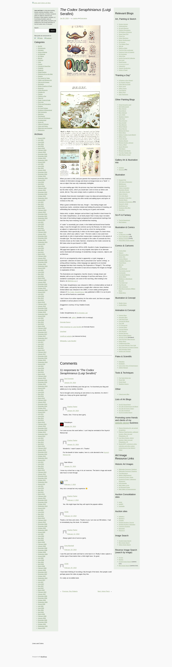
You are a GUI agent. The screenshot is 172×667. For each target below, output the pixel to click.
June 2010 (41, 512)
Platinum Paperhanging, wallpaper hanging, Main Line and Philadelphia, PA (128, 434)
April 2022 (41, 228)
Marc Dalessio (123, 112)
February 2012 (42, 472)
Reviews (40, 106)
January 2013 (42, 450)
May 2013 (41, 442)
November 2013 (42, 430)
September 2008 (42, 554)
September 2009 (42, 530)
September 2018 (42, 314)
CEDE (66, 512)
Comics (40, 64)
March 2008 (41, 566)
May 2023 (41, 204)
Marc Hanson (122, 108)
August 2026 (41, 138)
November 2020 (42, 262)
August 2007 (41, 580)
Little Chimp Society (124, 192)
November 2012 (42, 454)
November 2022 (42, 216)
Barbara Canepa (123, 238)
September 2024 (42, 178)
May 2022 (41, 226)
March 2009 (41, 542)
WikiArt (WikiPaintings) (125, 475)
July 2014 (40, 414)
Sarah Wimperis (123, 147)
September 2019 (42, 290)
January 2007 (42, 594)
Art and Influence (123, 28)
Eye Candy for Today (44, 78)
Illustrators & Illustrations (126, 202)
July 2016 (40, 366)
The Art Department (124, 220)
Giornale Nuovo (65, 322)
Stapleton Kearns (124, 117)
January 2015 (42, 402)
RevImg (121, 559)
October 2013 (42, 432)
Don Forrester (69, 378)
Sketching (41, 114)
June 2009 (41, 536)
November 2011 (42, 478)
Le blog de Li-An (123, 234)
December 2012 (42, 452)
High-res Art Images (43, 82)
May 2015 (41, 394)
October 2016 (42, 360)
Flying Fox (122, 36)
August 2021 (41, 244)
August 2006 (41, 604)
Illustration (41, 84)
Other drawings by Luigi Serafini (71, 327)
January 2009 (42, 546)
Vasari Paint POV (123, 34)
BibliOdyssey (72, 281)
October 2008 (42, 552)
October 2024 (42, 176)
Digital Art (40, 70)
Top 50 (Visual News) (125, 404)
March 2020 (41, 278)
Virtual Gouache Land (125, 105)
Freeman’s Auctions (124, 526)
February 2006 (42, 616)
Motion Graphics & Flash (45, 86)
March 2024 (41, 186)
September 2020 (42, 266)
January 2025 (42, 170)
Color (39, 62)
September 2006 (42, 602)
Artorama (121, 169)
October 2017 (42, 336)
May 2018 (41, 322)
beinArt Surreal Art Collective (127, 58)
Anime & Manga (42, 52)
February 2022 (42, 232)
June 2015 (41, 392)
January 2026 (42, 152)
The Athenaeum (123, 473)
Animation (41, 50)
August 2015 (41, 388)
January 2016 (42, 378)
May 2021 (41, 250)
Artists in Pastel (123, 70)
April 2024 (41, 184)
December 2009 (42, 524)
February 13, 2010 (70, 516)
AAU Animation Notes (125, 349)
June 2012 (41, 464)
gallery (74, 317)
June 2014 (41, 416)
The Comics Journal (124, 271)
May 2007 (41, 586)
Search (36, 27)
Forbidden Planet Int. (125, 261)
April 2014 (41, 420)
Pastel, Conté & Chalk (44, 100)
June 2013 (41, 440)
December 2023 (42, 192)
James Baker (122, 276)
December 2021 (42, 236)
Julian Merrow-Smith (124, 84)
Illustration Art (122, 186)
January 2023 (42, 212)
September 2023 (42, 198)
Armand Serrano (123, 333)
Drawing (40, 76)
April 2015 (41, 396)
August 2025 (41, 162)
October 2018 (42, 312)
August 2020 (41, 268)
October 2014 (42, 408)
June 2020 (41, 272)
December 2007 (42, 572)
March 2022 (41, 230)
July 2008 (40, 558)
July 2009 (40, 534)
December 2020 (42, 260)
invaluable (122, 506)
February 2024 (42, 188)
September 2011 (42, 482)
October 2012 (42, 456)
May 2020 (41, 274)
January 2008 (42, 570)
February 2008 (42, 568)
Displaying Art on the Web (45, 74)
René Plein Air (123, 129)
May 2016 (41, 370)
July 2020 (40, 270)
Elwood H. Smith (123, 204)
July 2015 (40, 390)
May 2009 (41, 538)
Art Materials (41, 54)
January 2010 (42, 522)
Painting (40, 94)
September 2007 (42, 578)
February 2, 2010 (70, 484)
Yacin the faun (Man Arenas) (127, 339)
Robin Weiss (122, 132)
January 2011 (42, 498)
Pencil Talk (122, 380)
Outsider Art (41, 92)
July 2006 (40, 606)
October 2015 (42, 384)
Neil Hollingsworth (124, 106)
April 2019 (41, 300)
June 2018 (41, 320)
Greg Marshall (69, 546)
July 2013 (40, 438)
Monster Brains (123, 200)
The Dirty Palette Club (125, 153)
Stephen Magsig (123, 141)
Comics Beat (122, 251)
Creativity (40, 68)
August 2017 (41, 340)
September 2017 (42, 338)
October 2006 (42, 600)
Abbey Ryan (122, 92)
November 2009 (42, 526)
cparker (75, 18)
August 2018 (41, 316)
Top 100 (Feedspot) (124, 410)
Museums (41, 88)
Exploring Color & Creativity (126, 52)
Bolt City (121, 265)
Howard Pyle (122, 180)
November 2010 (42, 502)
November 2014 (42, 406)
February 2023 (42, 210)
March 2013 (41, 446)
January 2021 (42, 258)
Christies (121, 520)
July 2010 (40, 510)
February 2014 (42, 424)
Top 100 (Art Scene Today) (126, 408)
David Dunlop (122, 62)
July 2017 (40, 342)
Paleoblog (121, 361)
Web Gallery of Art (124, 485)
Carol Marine (122, 90)
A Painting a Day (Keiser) (126, 80)
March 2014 (41, 422)
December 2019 (42, 284)
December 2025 (42, 154)
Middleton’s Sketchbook (125, 279)
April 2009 (41, 540)
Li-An (66, 480)
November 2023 (42, 194)
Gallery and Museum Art (45, 80)
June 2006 (41, 608)
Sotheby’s (121, 516)
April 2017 (41, 348)
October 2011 (42, 480)
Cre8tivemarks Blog (124, 343)
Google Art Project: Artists (126, 477)
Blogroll (40, 58)
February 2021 (42, 256)
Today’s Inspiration (124, 188)
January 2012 (42, 474)
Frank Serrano (123, 138)
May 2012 (41, 466)
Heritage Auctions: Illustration (127, 524)
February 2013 (42, 448)
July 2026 (40, 140)
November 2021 (42, 238)
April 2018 (41, 324)
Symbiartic (122, 363)
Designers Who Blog (124, 208)
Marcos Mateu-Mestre (125, 335)
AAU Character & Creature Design (128, 347)
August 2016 (41, 364)
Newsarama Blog (123, 255)
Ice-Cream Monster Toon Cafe (127, 345)
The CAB (121, 323)
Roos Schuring (123, 120)
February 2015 (42, 400)
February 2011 (42, 496)
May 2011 (41, 490)
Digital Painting (42, 72)
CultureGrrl (122, 66)
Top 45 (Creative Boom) (125, 412)
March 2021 (41, 254)
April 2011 (41, 492)
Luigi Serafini (71, 341)
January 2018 (42, 330)
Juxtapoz (121, 167)
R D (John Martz (123, 196)
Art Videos (41, 56)
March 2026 (41, 148)
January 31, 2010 (73, 444)
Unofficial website (66, 336)
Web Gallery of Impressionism (127, 489)
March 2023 (41, 208)
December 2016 (42, 356)
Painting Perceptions (124, 30)
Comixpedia (122, 273)
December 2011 (42, 476)
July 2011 (40, 486)
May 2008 (41, 562)
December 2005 (42, 620)
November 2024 (42, 174)
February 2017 (42, 352)
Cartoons (40, 60)
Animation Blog (123, 317)
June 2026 (41, 142)
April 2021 (41, 252)
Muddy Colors (123, 303)
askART (121, 504)
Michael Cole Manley (125, 150)
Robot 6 (121, 253)
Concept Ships (123, 327)
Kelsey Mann (122, 341)
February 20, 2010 (70, 568)
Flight (120, 267)
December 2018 (42, 308)
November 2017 (42, 334)
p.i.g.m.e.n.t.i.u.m (124, 64)
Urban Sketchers (123, 38)
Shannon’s (122, 530)
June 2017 (41, 344)
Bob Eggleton (122, 222)
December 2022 (42, 214)
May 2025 (41, 168)
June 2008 (41, 560)
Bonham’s (121, 518)
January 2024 (42, 190)
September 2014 (42, 410)
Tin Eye (121, 557)
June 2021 (41, 248)
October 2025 (42, 158)
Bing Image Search (124, 542)
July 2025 (40, 164)
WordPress (44, 656)
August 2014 (41, 412)
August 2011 (41, 484)
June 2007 (41, 584)
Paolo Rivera (122, 263)
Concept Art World (124, 321)
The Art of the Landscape (126, 50)
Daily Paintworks (123, 94)
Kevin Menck (122, 111)
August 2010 (41, 508)
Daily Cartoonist (123, 287)
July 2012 (40, 462)
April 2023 (41, 206)
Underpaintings (123, 26)
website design (122, 423)
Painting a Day (42, 96)
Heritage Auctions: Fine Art (126, 522)
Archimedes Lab (82, 313)
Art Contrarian (123, 54)
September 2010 (42, 506)
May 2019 (41, 298)
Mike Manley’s (125, 154)
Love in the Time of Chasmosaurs (128, 365)
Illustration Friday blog (125, 198)
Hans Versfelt (122, 123)
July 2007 (40, 582)
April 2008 (41, 564)
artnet (120, 502)
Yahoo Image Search (125, 544)
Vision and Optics (43, 126)
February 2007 (42, 592)
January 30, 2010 (70, 383)
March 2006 (41, 614)
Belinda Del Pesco (124, 130)
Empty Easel (122, 382)
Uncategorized (42, 120)
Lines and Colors (38, 643)
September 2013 (42, 434)
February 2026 (42, 150)
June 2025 (41, 166)
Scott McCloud (123, 269)
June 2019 (41, 296)
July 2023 (40, 202)
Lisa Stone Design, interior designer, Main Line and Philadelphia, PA (126, 440)
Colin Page (122, 118)
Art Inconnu (122, 42)
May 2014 (41, 418)
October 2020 (42, 264)
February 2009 (42, 544)
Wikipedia (63, 341)
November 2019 (42, 286)
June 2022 (41, 224)
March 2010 (41, 518)
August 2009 (41, 532)
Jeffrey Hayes (123, 88)
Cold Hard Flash (123, 319)
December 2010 (42, 500)
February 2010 (42, 520)
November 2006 (42, 598)
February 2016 (42, 376)
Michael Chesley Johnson (126, 142)
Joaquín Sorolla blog (124, 68)
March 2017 (41, 350)
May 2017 (41, 346)
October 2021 (42, 240)
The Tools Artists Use (125, 378)
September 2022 (42, 218)
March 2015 (41, 398)
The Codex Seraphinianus (75, 292)
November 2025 (42, 156)
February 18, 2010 (70, 550)
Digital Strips (122, 293)
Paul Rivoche (122, 285)
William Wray (122, 136)
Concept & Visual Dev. (44, 66)
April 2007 (41, 588)
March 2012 (41, 470)
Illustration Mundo (124, 190)
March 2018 (41, 326)
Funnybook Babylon (124, 275)
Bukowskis (122, 528)
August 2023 (41, 200)
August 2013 (41, 436)
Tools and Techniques (44, 118)
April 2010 (41, 516)
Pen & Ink (40, 102)
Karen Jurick (122, 86)
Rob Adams (122, 148)
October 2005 (42, 624)
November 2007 (42, 574)
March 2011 (41, 494)
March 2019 (41, 302)
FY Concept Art (123, 325)
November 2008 (42, 550)
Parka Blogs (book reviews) (126, 240)
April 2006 (41, 612)
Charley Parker (72, 407)
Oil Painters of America (125, 32)
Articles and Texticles (125, 351)
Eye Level (121, 60)
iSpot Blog (122, 210)
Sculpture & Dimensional (45, 110)
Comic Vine (122, 257)
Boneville (121, 281)
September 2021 (42, 242)
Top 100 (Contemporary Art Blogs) (128, 406)
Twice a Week (123, 144)
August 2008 (41, 556)
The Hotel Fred (123, 282)
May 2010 (41, 514)
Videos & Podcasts (43, 124)
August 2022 (41, 220)
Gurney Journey (123, 24)
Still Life (121, 46)
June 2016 (41, 368)
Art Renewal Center (124, 487)
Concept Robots (123, 329)
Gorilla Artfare (123, 305)
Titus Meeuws (123, 124)
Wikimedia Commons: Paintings (128, 469)
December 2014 (42, 404)
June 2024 (41, 182)
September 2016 (42, 362)
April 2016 (41, 372)
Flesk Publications (124, 236)
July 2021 (40, 246)
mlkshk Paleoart (123, 367)
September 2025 (42, 160)
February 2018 (42, 328)
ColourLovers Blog (124, 394)
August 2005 (41, 628)
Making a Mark (123, 48)
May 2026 (41, 144)
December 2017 (42, 332)
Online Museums (43, 90)
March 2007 (41, 590)
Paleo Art (40, 98)
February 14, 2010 (73, 534)
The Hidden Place (124, 44)
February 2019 (42, 304)
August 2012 (41, 460)
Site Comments (42, 112)
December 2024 (42, 172)
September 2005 (42, 626)
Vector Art (40, 122)
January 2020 (42, 282)
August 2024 (41, 180)
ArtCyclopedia (123, 483)
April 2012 (41, 468)
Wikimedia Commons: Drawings (128, 471)
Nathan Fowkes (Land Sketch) (127, 135)
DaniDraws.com (123, 206)
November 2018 (42, 310)
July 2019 (40, 294)
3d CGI (40, 46)
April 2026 (41, 146)
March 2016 (41, 374)
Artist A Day (122, 56)
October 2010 (42, 504)
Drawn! (121, 232)
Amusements (41, 48)
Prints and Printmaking (44, 104)
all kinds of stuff (123, 337)
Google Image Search (125, 541)
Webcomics (41, 130)
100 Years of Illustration (125, 182)
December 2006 (42, 596)
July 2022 (40, 222)
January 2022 (42, 234)
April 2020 (41, 276)
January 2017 (42, 354)
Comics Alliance (123, 259)
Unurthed (63, 331)
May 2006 (41, 610)
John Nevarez (123, 331)
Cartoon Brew (123, 315)
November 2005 (42, 622)
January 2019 (42, 306)
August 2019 (41, 292)
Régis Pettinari (123, 126)
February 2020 (42, 280)
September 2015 (42, 386)
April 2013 (41, 444)
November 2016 (42, 358)
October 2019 (42, 288)
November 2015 (42, 382)
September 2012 (42, 458)
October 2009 (42, 528)
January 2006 (42, 618)
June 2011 (41, 488)
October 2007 (42, 576)
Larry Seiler (122, 114)
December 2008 (42, 548)
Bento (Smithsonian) (124, 40)
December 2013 (42, 428)
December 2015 (42, 380)
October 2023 (42, 196)
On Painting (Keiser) (124, 82)
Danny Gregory (123, 194)
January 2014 (42, 426)
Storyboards (41, 116)
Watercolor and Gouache (45, 128)
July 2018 (40, 318)
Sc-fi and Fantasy (43, 108)
